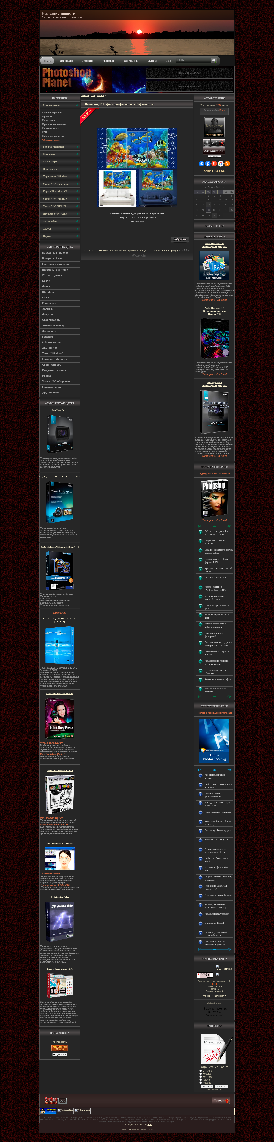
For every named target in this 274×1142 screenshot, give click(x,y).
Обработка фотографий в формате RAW (216, 560)
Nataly (140, 250)
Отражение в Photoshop (216, 922)
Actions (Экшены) (53, 325)
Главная (85, 95)
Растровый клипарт (55, 258)
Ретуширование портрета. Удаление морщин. (217, 662)
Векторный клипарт (55, 253)
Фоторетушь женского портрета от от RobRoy (215, 906)
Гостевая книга (50, 128)
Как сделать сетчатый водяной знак (215, 776)
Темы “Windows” (52, 353)
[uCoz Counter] (223, 977)
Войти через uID (214, 156)
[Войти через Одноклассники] (227, 163)
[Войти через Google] (221, 164)
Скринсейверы (52, 364)
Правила (47, 116)
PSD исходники (52, 275)
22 (209, 209)
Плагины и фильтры (55, 264)
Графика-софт (51, 387)
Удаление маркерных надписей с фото (214, 597)
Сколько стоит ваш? (214, 1015)
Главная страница (52, 112)
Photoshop (108, 61)
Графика (47, 337)
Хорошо (207, 1073)
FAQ (44, 132)
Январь (100, 95)
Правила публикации (54, 124)
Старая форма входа (214, 171)
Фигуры (47, 314)
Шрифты (48, 292)
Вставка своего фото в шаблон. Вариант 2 (215, 625)
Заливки (47, 309)
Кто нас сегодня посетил (214, 995)
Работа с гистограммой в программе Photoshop (216, 533)
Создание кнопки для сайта (217, 577)
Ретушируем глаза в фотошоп (218, 894)
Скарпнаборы (51, 320)
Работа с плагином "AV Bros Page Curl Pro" (216, 588)
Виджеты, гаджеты (54, 370)
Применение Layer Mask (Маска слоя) (216, 887)
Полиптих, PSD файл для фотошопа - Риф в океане (119, 104)
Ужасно (207, 1082)
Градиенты (49, 303)
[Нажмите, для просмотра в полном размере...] (137, 206)
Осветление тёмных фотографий (214, 634)
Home (47, 61)
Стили (46, 297)
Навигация (66, 61)
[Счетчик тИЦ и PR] (205, 977)
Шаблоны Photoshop (55, 269)
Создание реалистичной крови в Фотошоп (216, 934)
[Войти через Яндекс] (214, 163)
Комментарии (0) (170, 250)
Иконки (47, 376)
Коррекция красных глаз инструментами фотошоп (216, 850)
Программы (131, 61)
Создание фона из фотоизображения (213, 795)
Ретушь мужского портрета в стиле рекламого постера (218, 644)
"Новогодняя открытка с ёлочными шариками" (216, 943)
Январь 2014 (214, 187)
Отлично (207, 1070)
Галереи (152, 61)
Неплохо (207, 1076)
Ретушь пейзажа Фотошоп (217, 913)
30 (214, 215)
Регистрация (49, 120)
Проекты (87, 61)
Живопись (49, 331)
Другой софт (50, 392)
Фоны (46, 286)
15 (209, 204)
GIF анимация (51, 342)
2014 (93, 95)
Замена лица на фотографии (218, 679)
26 (232, 209)
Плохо (206, 1079)
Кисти (46, 281)
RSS (168, 61)
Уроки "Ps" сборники (56, 381)
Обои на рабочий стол (57, 359)
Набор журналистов (53, 135)
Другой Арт (49, 348)
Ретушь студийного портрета (218, 830)
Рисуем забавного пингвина (218, 811)
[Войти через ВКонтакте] (201, 163)
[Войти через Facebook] (208, 163)
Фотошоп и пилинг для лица (218, 839)
